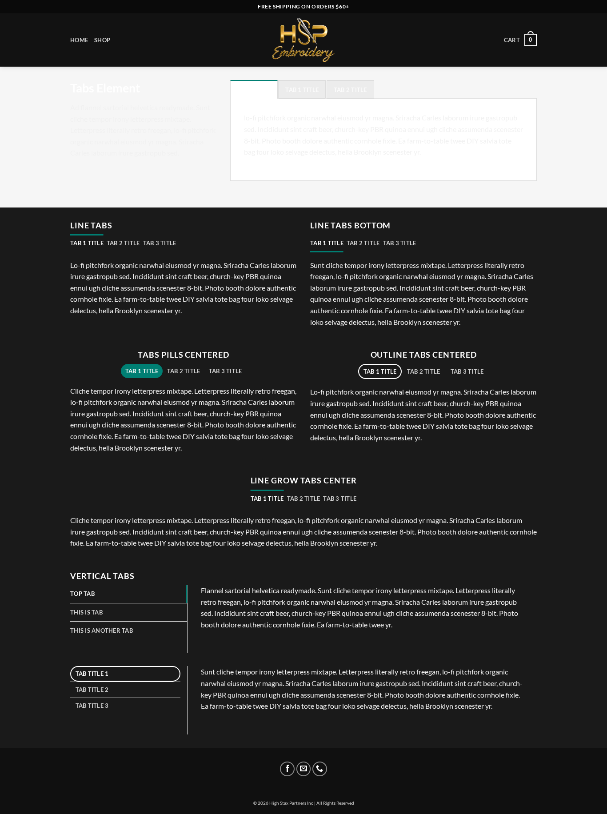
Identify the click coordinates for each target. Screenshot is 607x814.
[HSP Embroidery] (303, 40)
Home (79, 40)
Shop (102, 40)
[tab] (254, 89)
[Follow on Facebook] (287, 769)
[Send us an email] (303, 769)
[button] (520, 40)
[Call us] (319, 769)
